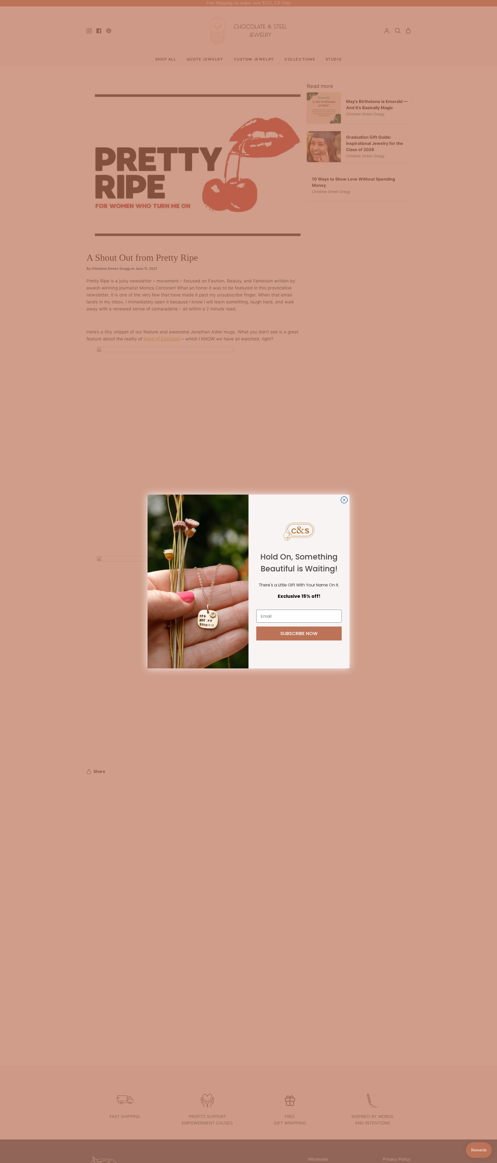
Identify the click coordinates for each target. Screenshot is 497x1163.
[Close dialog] (344, 500)
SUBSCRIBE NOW (299, 633)
